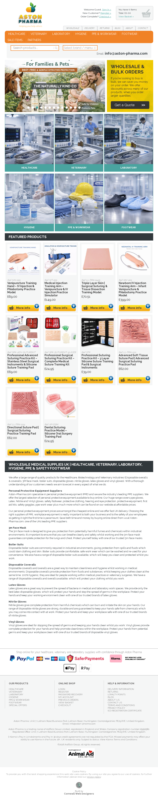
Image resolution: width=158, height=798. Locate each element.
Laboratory (61, 33)
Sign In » (106, 9)
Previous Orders (68, 700)
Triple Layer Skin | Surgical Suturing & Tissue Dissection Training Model (98, 259)
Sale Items (15, 40)
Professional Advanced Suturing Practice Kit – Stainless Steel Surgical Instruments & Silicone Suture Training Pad (23, 331)
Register (63, 691)
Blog (117, 28)
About (129, 28)
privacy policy (94, 776)
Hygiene (81, 33)
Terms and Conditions (121, 705)
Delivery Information (121, 689)
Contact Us (115, 702)
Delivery (89, 28)
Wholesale (72, 28)
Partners (34, 40)
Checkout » (105, 16)
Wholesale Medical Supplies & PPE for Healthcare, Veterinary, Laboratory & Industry (31, 15)
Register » (105, 13)
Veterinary (39, 33)
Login (61, 689)
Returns (104, 28)
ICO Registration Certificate (125, 710)
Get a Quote (125, 105)
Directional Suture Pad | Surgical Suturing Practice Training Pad (23, 404)
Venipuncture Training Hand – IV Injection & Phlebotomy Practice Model (23, 259)
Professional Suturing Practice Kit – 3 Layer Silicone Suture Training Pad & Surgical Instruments (98, 331)
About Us (113, 700)
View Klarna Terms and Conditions (118, 739)
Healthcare (16, 33)
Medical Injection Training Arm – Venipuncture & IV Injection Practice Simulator (61, 259)
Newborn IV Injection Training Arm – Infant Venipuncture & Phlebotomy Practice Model (135, 259)
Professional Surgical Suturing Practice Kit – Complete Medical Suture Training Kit (61, 331)
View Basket (66, 702)
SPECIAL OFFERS (18, 705)
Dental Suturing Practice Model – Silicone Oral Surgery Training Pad (61, 404)
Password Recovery (70, 694)
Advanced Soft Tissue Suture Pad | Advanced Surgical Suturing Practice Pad (135, 331)
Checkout (64, 705)
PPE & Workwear (104, 33)
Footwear (129, 33)
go (56, 48)
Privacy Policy (116, 708)
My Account (66, 697)
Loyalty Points (116, 694)
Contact (143, 28)
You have (127, 13)
